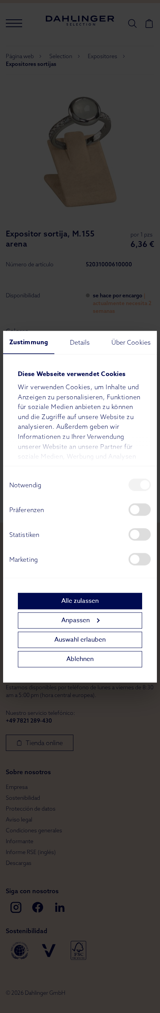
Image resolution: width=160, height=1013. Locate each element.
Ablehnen (80, 659)
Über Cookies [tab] (131, 342)
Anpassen (75, 620)
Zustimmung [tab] (28, 342)
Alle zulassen (80, 601)
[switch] (140, 509)
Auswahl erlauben (80, 639)
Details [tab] (80, 342)
